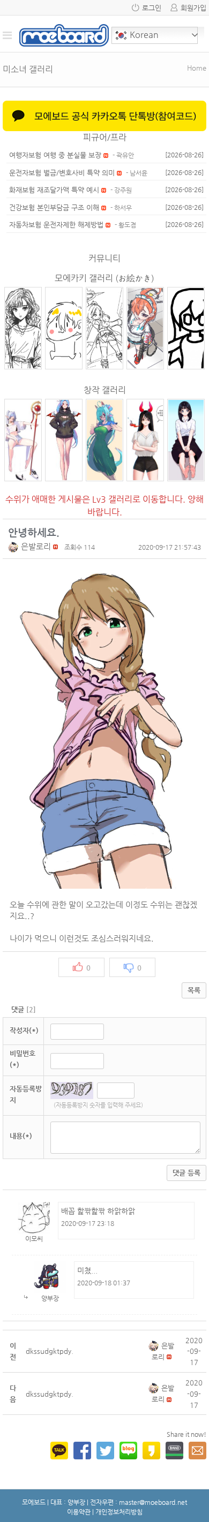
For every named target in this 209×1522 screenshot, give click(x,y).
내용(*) (21, 1136)
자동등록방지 (26, 1094)
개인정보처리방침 (119, 1512)
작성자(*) (24, 1030)
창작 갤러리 (105, 390)
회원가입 (193, 8)
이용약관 (79, 1512)
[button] (14, 546)
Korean (143, 34)
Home (196, 68)
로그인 (151, 8)
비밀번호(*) (22, 1059)
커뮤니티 (104, 258)
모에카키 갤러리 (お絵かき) (104, 278)
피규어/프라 (104, 137)
